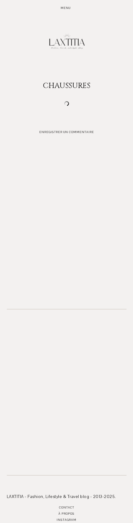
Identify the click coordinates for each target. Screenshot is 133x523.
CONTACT (66, 507)
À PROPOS (66, 514)
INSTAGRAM (66, 520)
